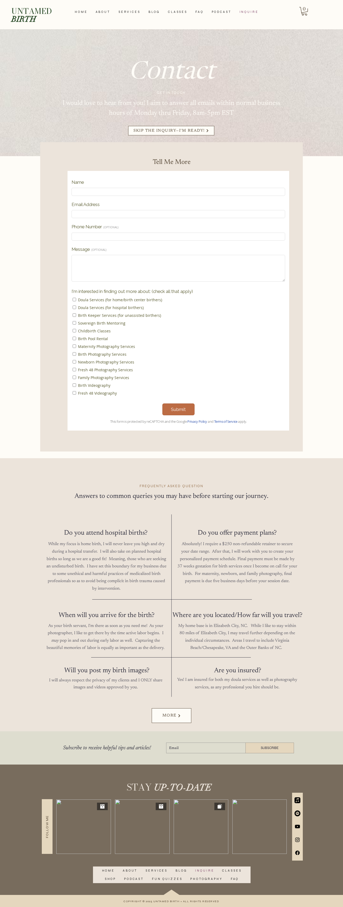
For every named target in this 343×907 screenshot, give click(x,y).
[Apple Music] (297, 800)
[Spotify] (297, 813)
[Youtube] (297, 826)
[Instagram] (297, 840)
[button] (304, 11)
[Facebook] (297, 853)
